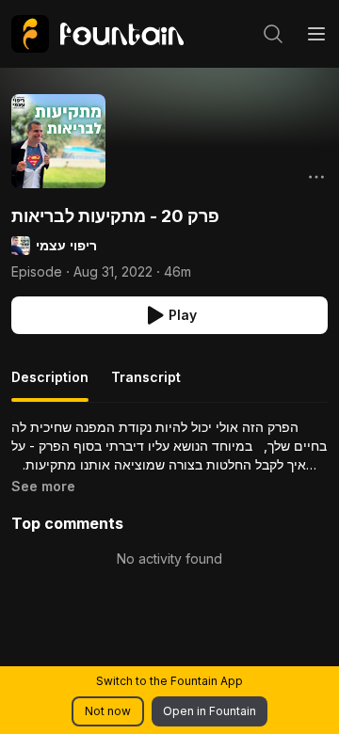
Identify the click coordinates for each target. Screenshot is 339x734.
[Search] (273, 33)
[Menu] (316, 34)
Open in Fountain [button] (209, 711)
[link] (97, 34)
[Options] (316, 177)
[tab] (50, 385)
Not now (108, 711)
